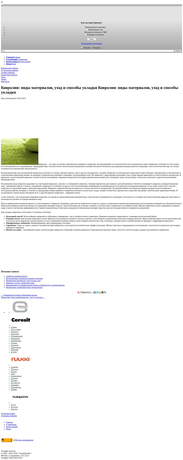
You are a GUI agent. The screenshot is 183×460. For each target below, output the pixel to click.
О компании (11, 424)
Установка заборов (9, 416)
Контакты (5, 81)
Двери (3, 79)
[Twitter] (97, 292)
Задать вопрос (12, 427)
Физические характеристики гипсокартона (24, 287)
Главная (9, 422)
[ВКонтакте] (94, 292)
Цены (8, 429)
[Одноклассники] (100, 292)
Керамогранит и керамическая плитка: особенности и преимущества (35, 285)
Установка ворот (8, 413)
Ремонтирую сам (95, 30)
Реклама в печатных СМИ (95, 32)
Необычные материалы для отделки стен (23, 281)
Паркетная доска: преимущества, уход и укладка (23, 297)
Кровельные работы (9, 68)
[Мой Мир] (102, 292)
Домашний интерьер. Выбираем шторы (19, 295)
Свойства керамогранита (16, 276)
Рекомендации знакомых (95, 27)
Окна (3, 77)
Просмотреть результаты (91, 43)
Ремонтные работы (9, 75)
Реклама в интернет (95, 35)
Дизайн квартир (8, 73)
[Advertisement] (91, 14)
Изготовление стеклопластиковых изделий (24, 278)
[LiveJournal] (105, 292)
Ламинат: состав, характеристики (20, 283)
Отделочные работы (9, 70)
